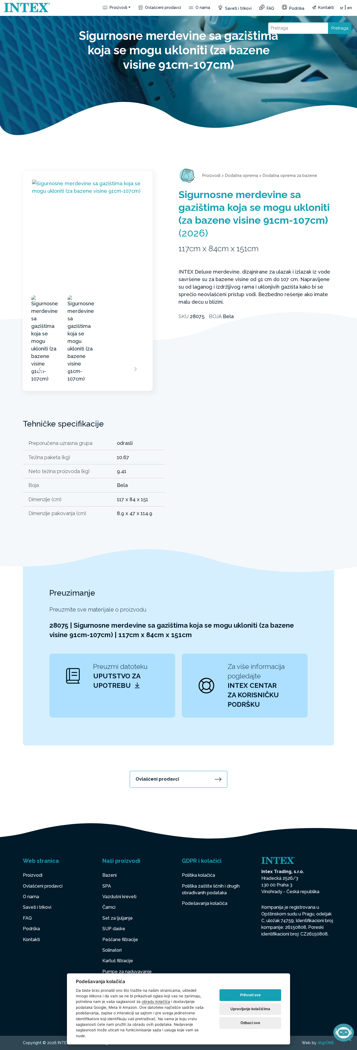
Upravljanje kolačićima (250, 1009)
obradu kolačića (156, 1001)
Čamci (108, 907)
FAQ (270, 8)
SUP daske (113, 928)
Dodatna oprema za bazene (289, 175)
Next (135, 369)
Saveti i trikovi (238, 8)
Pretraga (339, 28)
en (349, 8)
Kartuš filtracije (117, 960)
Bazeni (109, 875)
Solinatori (112, 950)
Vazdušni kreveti (119, 896)
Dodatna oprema (241, 175)
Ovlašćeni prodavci (162, 7)
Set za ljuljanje (117, 918)
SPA (106, 886)
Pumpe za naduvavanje (127, 971)
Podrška (296, 8)
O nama (202, 7)
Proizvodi (117, 7)
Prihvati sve (250, 995)
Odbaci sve (250, 1022)
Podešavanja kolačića (204, 903)
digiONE (326, 1043)
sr (341, 8)
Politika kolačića (198, 875)
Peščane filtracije (120, 939)
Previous (40, 369)
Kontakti (325, 7)
